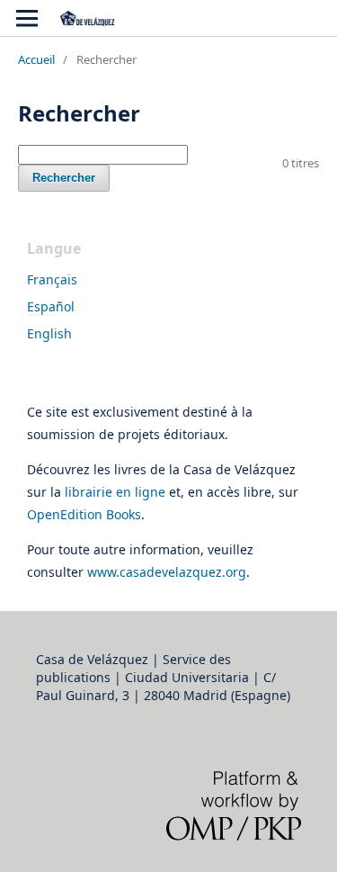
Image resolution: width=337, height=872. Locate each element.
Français (52, 279)
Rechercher (63, 177)
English (49, 333)
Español (51, 306)
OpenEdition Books (84, 514)
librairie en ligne (115, 491)
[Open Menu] (27, 18)
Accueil (36, 59)
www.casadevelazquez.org (166, 571)
